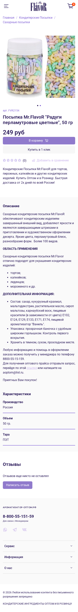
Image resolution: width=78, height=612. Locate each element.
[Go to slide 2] (40, 105)
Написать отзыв (17, 485)
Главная (8, 17)
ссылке (32, 368)
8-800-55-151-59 (18, 516)
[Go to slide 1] (37, 105)
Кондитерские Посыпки (35, 17)
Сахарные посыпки (16, 22)
